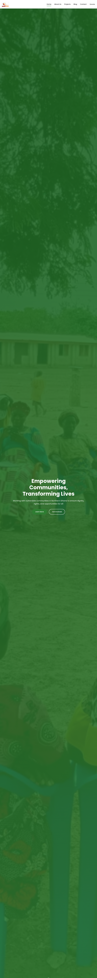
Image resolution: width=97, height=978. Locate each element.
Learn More (39, 512)
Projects (67, 4)
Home (49, 4)
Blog (75, 4)
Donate (92, 4)
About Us (57, 4)
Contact (83, 4)
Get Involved (57, 512)
